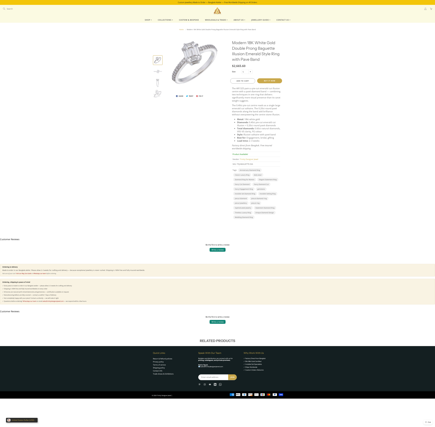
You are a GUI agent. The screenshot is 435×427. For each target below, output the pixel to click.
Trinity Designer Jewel (249, 159)
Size (234, 71)
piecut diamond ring (259, 198)
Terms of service (159, 365)
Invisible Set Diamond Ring (245, 194)
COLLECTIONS (165, 20)
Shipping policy (159, 368)
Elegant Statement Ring (268, 179)
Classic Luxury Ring (242, 175)
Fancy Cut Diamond (242, 184)
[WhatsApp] (220, 384)
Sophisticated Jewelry (243, 208)
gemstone (261, 189)
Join (232, 377)
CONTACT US (282, 20)
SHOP (148, 20)
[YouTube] (210, 384)
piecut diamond (241, 198)
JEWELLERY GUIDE (260, 20)
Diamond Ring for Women (244, 179)
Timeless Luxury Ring (243, 213)
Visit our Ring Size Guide (23, 273)
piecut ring (255, 203)
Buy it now (269, 81)
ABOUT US (239, 20)
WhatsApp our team (39, 273)
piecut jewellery (241, 203)
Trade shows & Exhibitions (163, 374)
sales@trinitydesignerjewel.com (53, 301)
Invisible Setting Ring (268, 194)
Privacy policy (158, 362)
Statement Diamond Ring (264, 208)
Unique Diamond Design (264, 213)
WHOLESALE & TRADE (216, 20)
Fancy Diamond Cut (261, 184)
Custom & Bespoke (189, 20)
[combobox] (247, 72)
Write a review (217, 250)
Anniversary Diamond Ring (250, 170)
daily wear (258, 175)
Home (181, 29)
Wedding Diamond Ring (244, 217)
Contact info (157, 371)
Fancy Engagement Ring (244, 189)
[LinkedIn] (215, 384)
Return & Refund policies (162, 359)
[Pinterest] (199, 384)
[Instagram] (205, 384)
